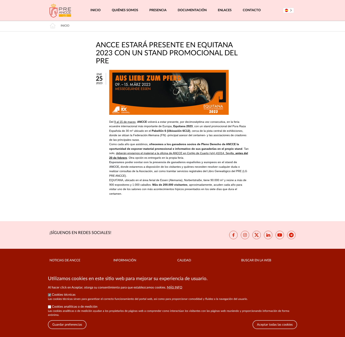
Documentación (192, 10)
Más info (174, 287)
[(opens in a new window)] (233, 235)
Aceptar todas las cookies (275, 324)
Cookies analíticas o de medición (74, 306)
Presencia (158, 10)
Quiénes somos (125, 10)
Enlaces (225, 10)
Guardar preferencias (67, 324)
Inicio (95, 10)
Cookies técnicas (63, 294)
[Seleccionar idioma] (288, 10)
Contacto (252, 10)
